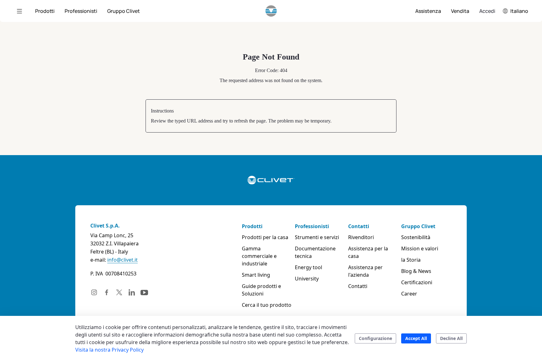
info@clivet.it (122, 259)
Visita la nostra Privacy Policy (109, 349)
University (307, 278)
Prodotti (252, 226)
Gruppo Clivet (418, 226)
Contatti (358, 226)
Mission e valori (419, 248)
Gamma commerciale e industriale (259, 256)
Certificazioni (416, 282)
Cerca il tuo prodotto (266, 304)
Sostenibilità (415, 237)
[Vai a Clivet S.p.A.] (271, 10)
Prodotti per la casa (265, 237)
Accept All (416, 338)
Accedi (487, 11)
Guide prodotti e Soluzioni (261, 290)
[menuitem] (45, 11)
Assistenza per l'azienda (365, 271)
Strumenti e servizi (317, 237)
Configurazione (375, 338)
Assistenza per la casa (368, 252)
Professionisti (312, 226)
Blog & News (416, 271)
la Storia (411, 259)
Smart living (256, 274)
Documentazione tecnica (315, 252)
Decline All (451, 338)
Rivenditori (361, 237)
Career (409, 293)
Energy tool (308, 267)
